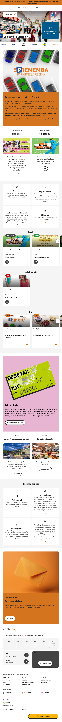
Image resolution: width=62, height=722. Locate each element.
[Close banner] (58, 2)
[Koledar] (7, 262)
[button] (58, 241)
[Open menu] (58, 13)
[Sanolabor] (24, 44)
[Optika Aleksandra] (14, 44)
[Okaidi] (4, 44)
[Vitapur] (45, 44)
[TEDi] (35, 44)
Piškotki (24, 709)
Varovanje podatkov (8, 709)
